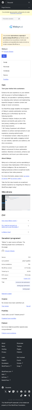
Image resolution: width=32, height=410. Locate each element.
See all (28, 306)
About (3, 343)
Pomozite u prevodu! (16, 13)
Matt (4, 374)
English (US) (27, 278)
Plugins (19, 349)
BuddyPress (6, 380)
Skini (4, 56)
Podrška (5, 79)
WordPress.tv (6, 366)
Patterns (19, 352)
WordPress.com (7, 371)
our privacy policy (16, 178)
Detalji (5, 62)
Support (4, 360)
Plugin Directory (6, 7)
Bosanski (8, 387)
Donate (20, 363)
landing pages (26, 289)
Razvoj (5, 75)
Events (19, 360)
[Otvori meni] (29, 2)
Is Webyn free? (6, 232)
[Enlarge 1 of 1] (28, 197)
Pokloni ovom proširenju (9, 333)
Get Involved (21, 357)
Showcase (20, 343)
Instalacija (6, 71)
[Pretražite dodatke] (19, 18)
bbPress (5, 377)
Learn (3, 357)
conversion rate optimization (23, 282)
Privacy (4, 352)
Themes (19, 346)
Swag (19, 366)
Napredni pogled (7, 293)
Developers (5, 363)
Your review (5, 306)
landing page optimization (23, 285)
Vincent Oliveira (8, 51)
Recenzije (6, 66)
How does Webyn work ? (9, 221)
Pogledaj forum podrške (9, 318)
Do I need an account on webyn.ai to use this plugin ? (10, 226)
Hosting (4, 349)
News (3, 346)
